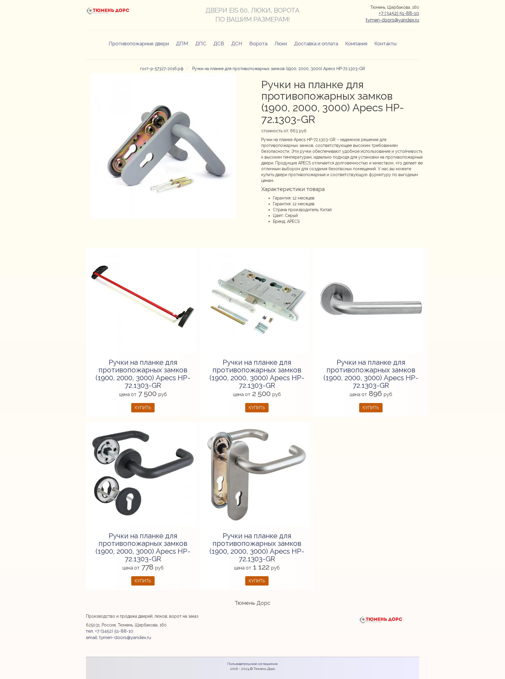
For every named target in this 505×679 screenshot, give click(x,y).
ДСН (236, 43)
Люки (280, 43)
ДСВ (218, 43)
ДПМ (182, 43)
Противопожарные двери (139, 43)
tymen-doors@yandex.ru (392, 20)
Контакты (385, 43)
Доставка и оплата (316, 43)
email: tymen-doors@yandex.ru (118, 637)
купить (143, 407)
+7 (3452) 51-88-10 (399, 13)
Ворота (258, 43)
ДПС (200, 43)
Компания (356, 43)
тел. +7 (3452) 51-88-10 (109, 631)
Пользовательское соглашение (252, 664)
